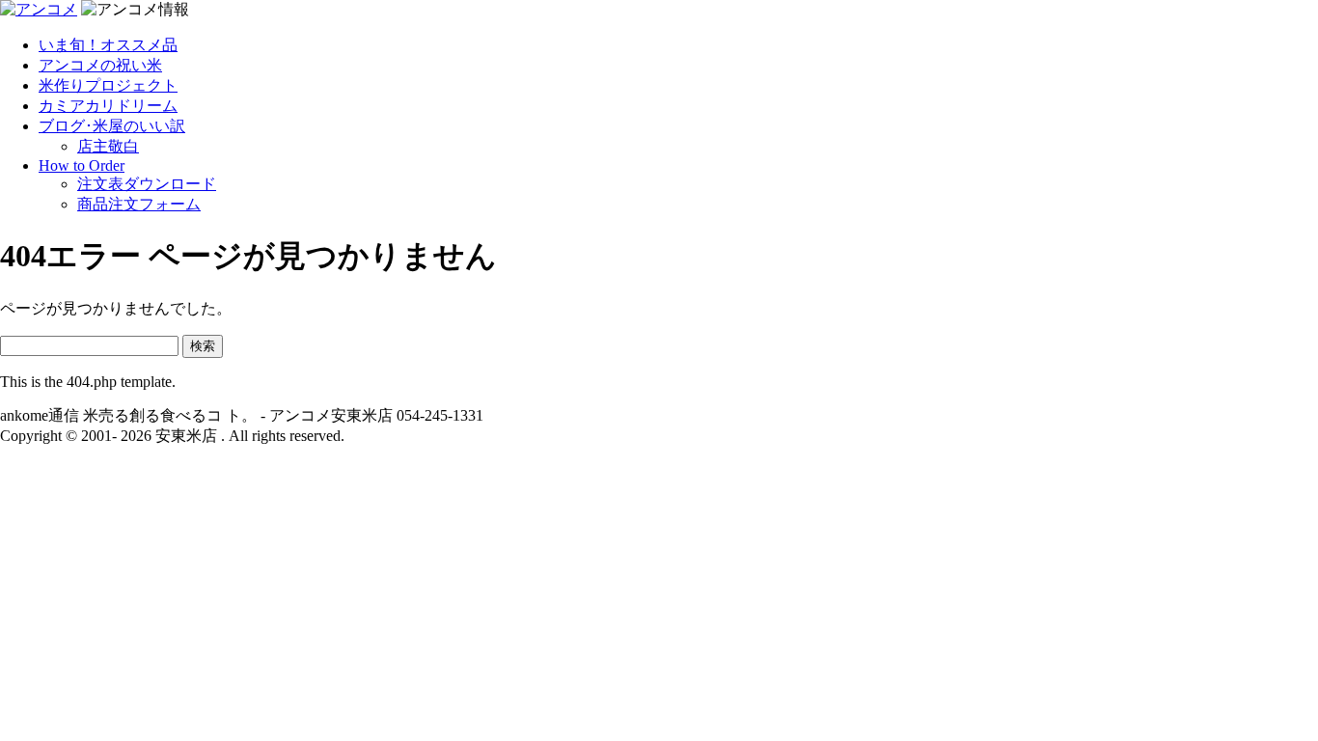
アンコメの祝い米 (100, 65)
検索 (202, 346)
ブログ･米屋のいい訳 (112, 126)
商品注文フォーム (139, 204)
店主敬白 (108, 146)
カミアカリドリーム (108, 105)
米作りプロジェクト (108, 85)
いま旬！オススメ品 (108, 45)
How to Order (81, 165)
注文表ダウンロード (146, 184)
